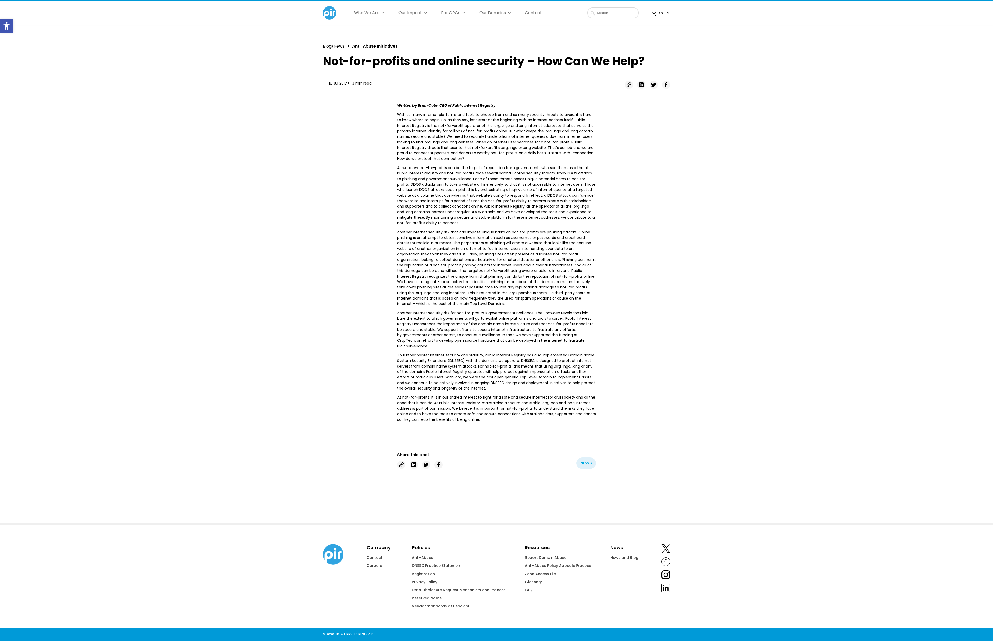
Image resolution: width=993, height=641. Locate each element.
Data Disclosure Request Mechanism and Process (459, 589)
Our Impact (410, 13)
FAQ (528, 589)
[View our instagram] (665, 575)
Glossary (533, 581)
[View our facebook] (665, 562)
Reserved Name (427, 598)
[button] (6, 26)
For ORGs (450, 13)
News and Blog (624, 557)
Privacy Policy (424, 581)
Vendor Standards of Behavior (441, 606)
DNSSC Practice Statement (437, 565)
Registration (423, 573)
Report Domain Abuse (545, 557)
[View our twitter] (665, 549)
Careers (374, 565)
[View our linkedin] (665, 589)
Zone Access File (540, 573)
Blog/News (333, 46)
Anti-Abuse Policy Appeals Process (558, 565)
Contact (533, 13)
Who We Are (366, 13)
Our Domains (492, 13)
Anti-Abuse (422, 557)
